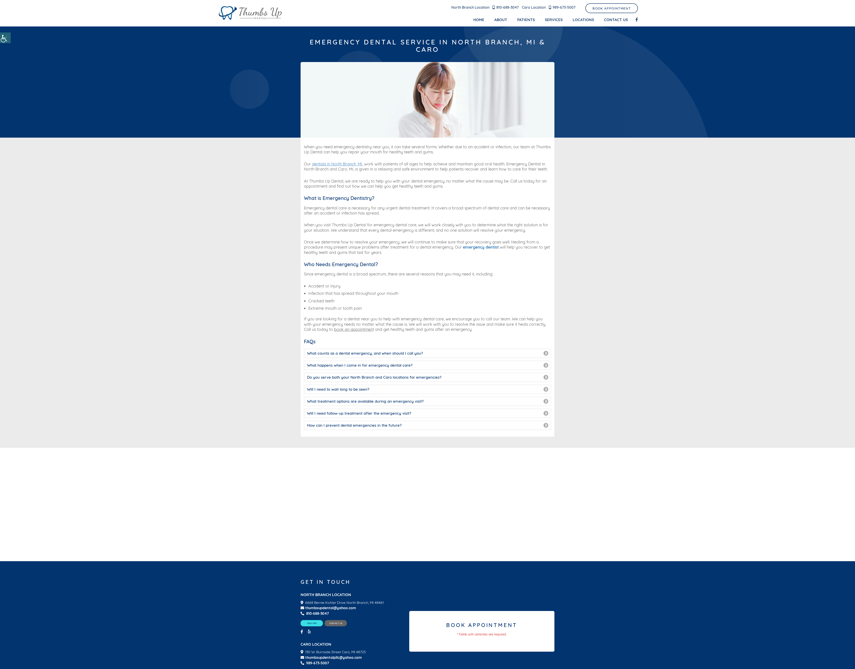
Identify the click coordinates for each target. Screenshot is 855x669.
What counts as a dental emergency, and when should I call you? (365, 353)
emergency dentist (481, 247)
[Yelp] (310, 631)
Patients (526, 19)
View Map (312, 623)
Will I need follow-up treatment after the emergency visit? (359, 413)
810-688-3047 (507, 7)
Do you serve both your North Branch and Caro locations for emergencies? (374, 377)
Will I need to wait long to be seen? (338, 389)
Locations (583, 19)
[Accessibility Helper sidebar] (5, 37)
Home (478, 19)
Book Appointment (611, 8)
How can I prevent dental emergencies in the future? (354, 425)
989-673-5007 (564, 7)
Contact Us (616, 19)
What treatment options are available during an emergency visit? (365, 401)
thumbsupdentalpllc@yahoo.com (333, 657)
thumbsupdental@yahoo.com (330, 608)
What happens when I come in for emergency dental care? (360, 365)
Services (554, 19)
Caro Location (534, 7)
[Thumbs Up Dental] (250, 13)
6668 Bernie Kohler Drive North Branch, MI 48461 (344, 603)
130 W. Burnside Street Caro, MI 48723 (335, 652)
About (500, 19)
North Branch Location (470, 7)
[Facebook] (636, 19)
